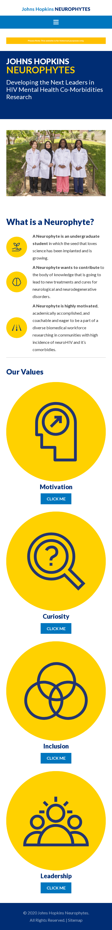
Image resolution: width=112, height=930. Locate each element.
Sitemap (75, 920)
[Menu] (56, 22)
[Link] (56, 9)
